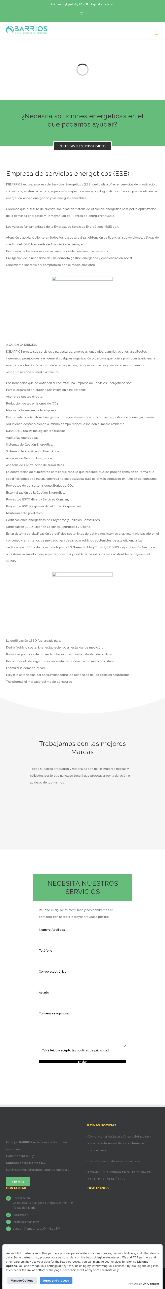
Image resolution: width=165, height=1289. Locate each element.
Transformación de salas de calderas (114, 1161)
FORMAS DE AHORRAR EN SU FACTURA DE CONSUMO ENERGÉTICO (119, 1176)
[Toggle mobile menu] (157, 33)
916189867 (20, 1214)
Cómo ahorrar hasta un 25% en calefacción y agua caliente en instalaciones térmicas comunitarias (119, 1143)
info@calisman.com (101, 4)
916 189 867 (75, 4)
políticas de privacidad (93, 1050)
